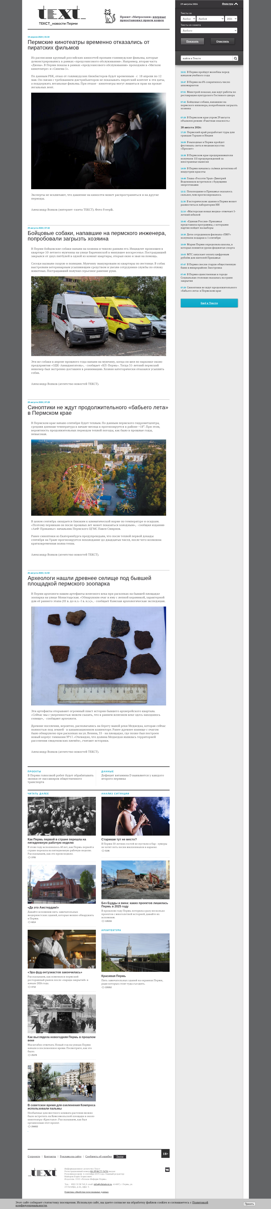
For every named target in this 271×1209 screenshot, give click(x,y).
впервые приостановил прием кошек (143, 18)
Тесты (119, 1156)
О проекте (34, 1156)
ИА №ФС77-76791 (99, 1171)
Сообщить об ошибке (98, 1156)
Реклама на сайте (70, 1156)
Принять (249, 1204)
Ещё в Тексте (209, 303)
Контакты (50, 1156)
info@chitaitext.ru (103, 1184)
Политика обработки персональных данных (87, 1192)
